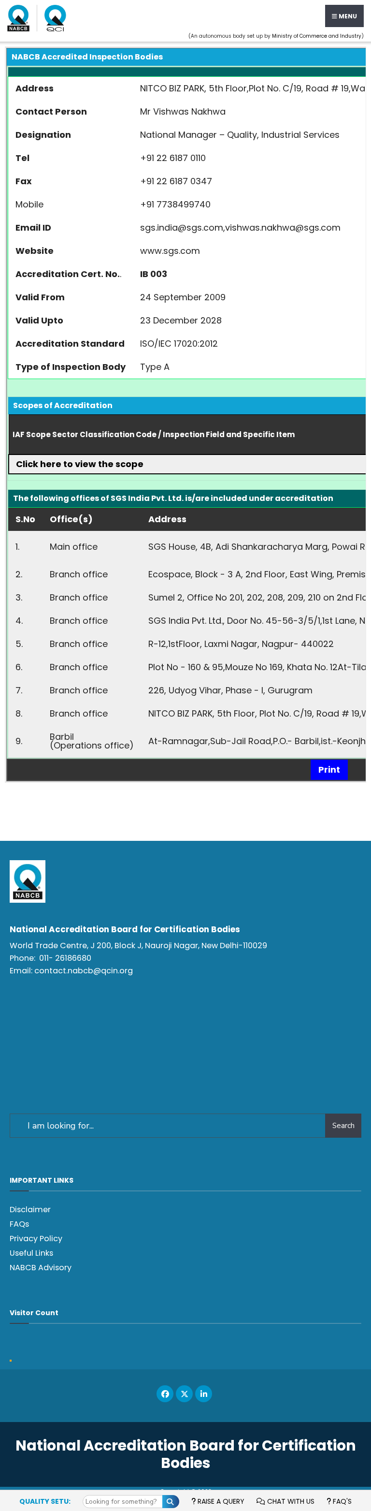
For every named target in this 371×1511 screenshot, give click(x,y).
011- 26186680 (65, 958)
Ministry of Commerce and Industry (316, 36)
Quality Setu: (45, 1501)
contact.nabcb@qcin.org (83, 970)
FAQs (19, 1224)
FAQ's (341, 1501)
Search (343, 1125)
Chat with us (289, 1501)
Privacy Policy (36, 1238)
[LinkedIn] (203, 1393)
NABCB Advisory (40, 1267)
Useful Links (31, 1253)
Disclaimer (30, 1209)
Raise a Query (220, 1501)
